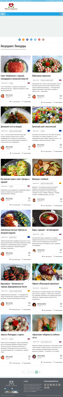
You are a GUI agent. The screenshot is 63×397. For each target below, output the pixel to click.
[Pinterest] (57, 1)
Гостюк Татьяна (40, 199)
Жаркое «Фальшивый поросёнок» (45, 284)
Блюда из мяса (13, 237)
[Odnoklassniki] (49, 1)
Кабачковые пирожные (41, 76)
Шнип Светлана (9, 95)
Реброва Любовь (41, 355)
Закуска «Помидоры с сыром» (12, 335)
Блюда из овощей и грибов (47, 80)
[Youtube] (61, 1)
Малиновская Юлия (41, 303)
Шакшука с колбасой (40, 179)
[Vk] (47, 1)
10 (39, 372)
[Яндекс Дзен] (51, 1)
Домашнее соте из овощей (11, 127)
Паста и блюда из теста (46, 341)
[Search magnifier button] (60, 14)
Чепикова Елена (41, 250)
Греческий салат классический (44, 127)
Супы (42, 234)
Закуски (11, 339)
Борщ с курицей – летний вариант (45, 230)
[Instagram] (55, 1)
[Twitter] (59, 1)
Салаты (11, 83)
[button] (2, 14)
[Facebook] (53, 1)
